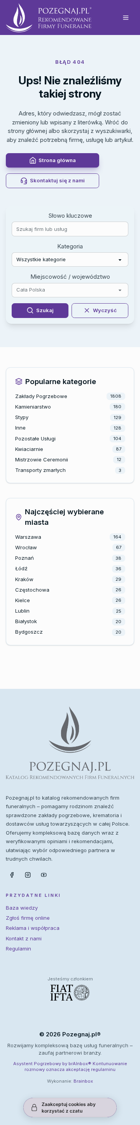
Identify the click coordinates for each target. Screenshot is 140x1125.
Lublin (22, 611)
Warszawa (28, 537)
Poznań (24, 558)
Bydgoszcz (29, 632)
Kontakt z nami (24, 938)
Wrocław (26, 547)
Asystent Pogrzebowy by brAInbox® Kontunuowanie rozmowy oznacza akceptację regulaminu (70, 1066)
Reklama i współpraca (33, 928)
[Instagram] (27, 875)
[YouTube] (44, 875)
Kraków (24, 579)
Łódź (21, 568)
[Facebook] (12, 875)
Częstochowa (32, 590)
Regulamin (18, 948)
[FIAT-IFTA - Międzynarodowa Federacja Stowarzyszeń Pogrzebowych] (70, 993)
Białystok (26, 621)
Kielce (22, 600)
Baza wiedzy (22, 908)
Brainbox (83, 1081)
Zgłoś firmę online (28, 918)
